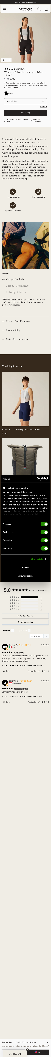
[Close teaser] (27, 1049)
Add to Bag (25, 113)
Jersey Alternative (17, 285)
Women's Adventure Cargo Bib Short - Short (19, 665)
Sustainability (13, 330)
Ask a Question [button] (27, 622)
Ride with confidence (17, 339)
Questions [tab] (23, 630)
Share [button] (7, 671)
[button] (43, 671)
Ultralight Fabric (16, 292)
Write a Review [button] (26, 616)
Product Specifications (18, 321)
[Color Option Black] (6, 94)
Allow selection (25, 576)
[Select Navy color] (6, 423)
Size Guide (43, 106)
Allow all (26, 567)
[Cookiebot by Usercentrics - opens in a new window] (36, 479)
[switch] (44, 532)
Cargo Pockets (15, 279)
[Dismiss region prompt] (47, 1042)
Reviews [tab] (6, 630)
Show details (37, 559)
